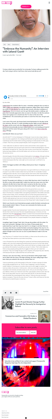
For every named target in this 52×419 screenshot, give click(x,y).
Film (5, 44)
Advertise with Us (5, 412)
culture (37, 156)
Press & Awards (5, 415)
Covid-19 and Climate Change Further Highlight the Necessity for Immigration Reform (30, 304)
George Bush (17, 213)
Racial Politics (16, 44)
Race (9, 44)
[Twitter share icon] (5, 292)
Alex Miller (12, 55)
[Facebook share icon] (11, 292)
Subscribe (33, 332)
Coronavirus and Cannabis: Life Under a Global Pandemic (21, 317)
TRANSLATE (26, 6)
